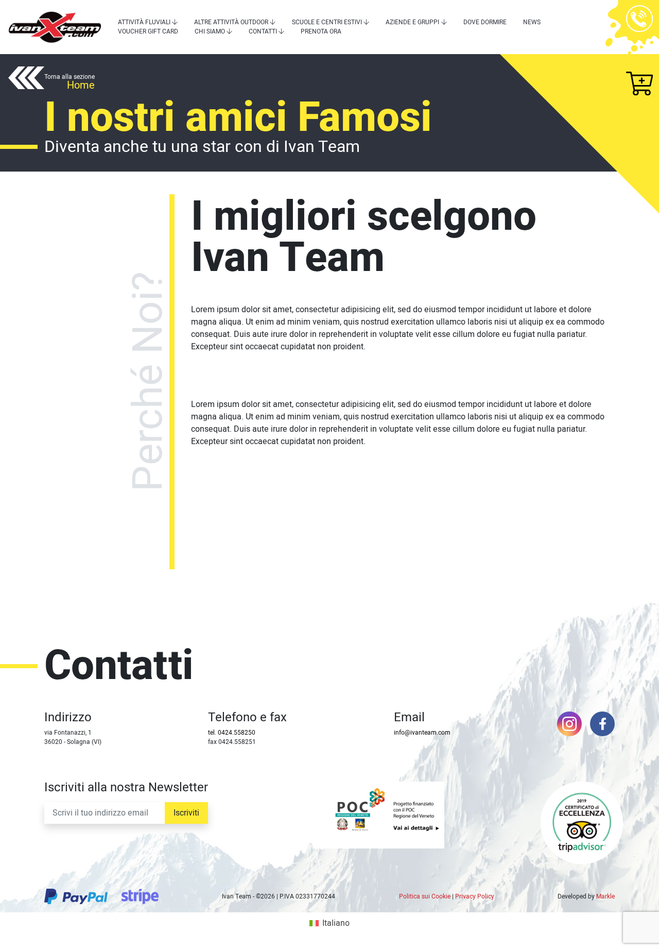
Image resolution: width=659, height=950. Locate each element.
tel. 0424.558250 (231, 732)
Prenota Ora (321, 31)
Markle (605, 896)
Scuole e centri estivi (327, 22)
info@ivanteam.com (422, 732)
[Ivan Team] (55, 27)
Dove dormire (485, 22)
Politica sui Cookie (424, 896)
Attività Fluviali (144, 22)
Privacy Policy (474, 896)
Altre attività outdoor (231, 22)
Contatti (263, 31)
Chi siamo (210, 31)
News (532, 22)
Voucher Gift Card (148, 31)
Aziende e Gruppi (412, 22)
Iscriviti (186, 813)
